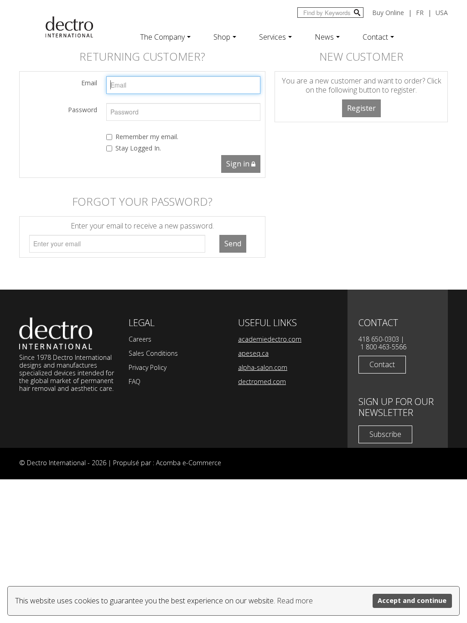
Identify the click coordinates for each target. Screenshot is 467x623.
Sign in (238, 164)
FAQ (134, 381)
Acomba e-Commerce (188, 462)
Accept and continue (412, 600)
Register (361, 108)
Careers (140, 339)
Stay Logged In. (138, 148)
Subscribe (385, 434)
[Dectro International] (69, 26)
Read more (295, 601)
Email (89, 82)
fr (420, 12)
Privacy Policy (147, 367)
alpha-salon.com (262, 367)
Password (82, 109)
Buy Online (388, 12)
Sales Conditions (153, 353)
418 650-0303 (378, 339)
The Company (162, 37)
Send (232, 244)
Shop (221, 37)
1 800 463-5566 (383, 347)
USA (442, 12)
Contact (375, 37)
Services (272, 37)
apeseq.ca (253, 353)
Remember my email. (146, 136)
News (324, 37)
